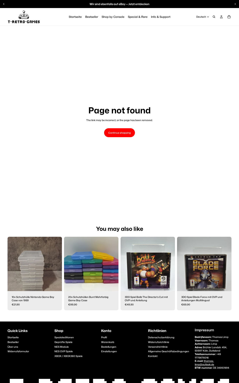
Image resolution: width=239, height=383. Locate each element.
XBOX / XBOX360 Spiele (68, 356)
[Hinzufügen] (56, 286)
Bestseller (13, 342)
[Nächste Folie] (235, 4)
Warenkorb (107, 342)
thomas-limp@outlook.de (204, 362)
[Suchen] (214, 17)
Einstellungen (109, 351)
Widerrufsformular (18, 351)
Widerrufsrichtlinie (158, 342)
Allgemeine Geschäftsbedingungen (168, 351)
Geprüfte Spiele (63, 342)
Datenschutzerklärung (161, 337)
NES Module (61, 346)
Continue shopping (119, 132)
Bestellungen (108, 346)
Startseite (13, 337)
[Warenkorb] (229, 17)
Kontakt (152, 356)
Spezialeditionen (64, 337)
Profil (104, 337)
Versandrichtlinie (158, 346)
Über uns (13, 346)
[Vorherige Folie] (4, 4)
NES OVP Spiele (63, 351)
